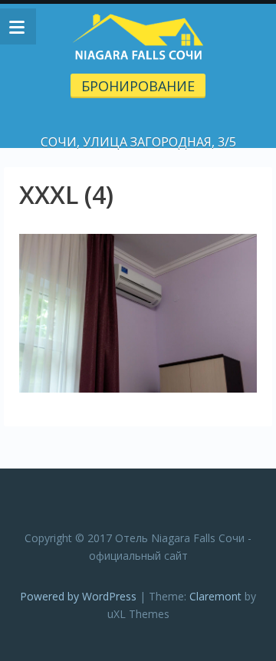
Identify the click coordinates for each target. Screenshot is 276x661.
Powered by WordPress (78, 596)
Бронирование (138, 86)
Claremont (215, 596)
